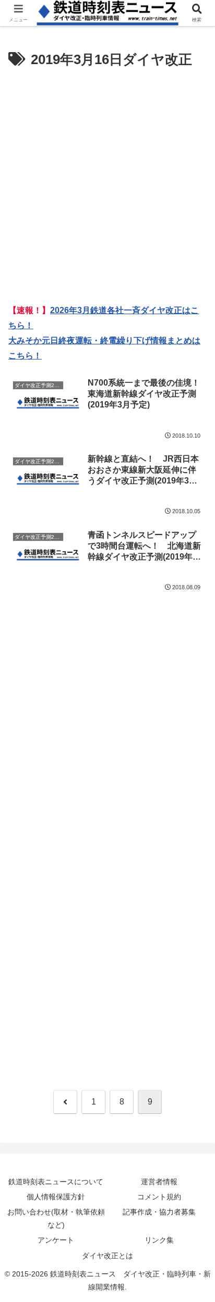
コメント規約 (159, 1197)
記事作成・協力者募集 (159, 1212)
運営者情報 (159, 1181)
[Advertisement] (107, 184)
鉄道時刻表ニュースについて (55, 1181)
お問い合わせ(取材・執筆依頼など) (56, 1218)
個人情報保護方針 (56, 1197)
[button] (193, 1243)
